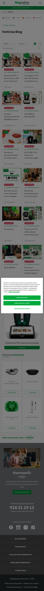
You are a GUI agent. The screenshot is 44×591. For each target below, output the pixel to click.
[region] (22, 295)
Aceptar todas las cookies (22, 303)
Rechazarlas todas (22, 297)
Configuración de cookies (22, 308)
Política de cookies (14, 292)
